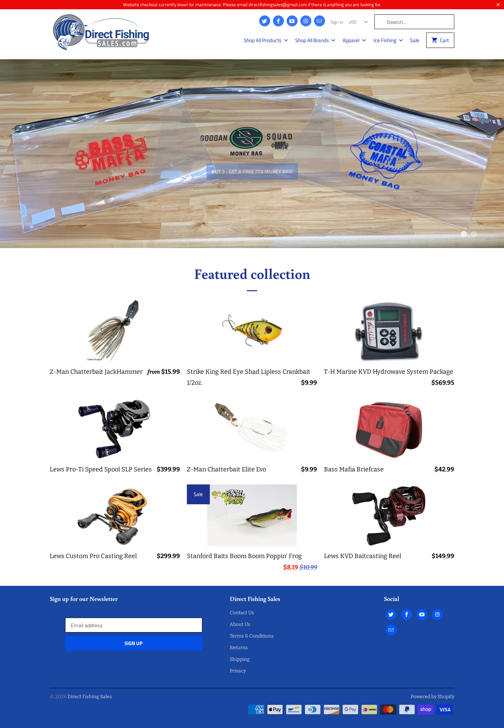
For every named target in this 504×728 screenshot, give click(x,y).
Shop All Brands (312, 40)
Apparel (351, 40)
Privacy (238, 671)
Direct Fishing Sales (90, 697)
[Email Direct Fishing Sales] (319, 20)
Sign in (337, 21)
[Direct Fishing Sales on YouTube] (292, 20)
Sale (414, 40)
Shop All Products (263, 40)
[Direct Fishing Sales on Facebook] (278, 20)
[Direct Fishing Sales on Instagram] (305, 20)
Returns (239, 648)
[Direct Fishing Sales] (101, 34)
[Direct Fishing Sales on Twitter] (264, 20)
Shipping (240, 659)
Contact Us (242, 613)
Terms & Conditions (252, 636)
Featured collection (252, 273)
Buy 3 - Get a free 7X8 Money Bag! (252, 156)
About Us (240, 624)
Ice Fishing (385, 40)
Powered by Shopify (432, 697)
